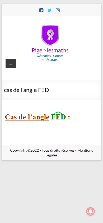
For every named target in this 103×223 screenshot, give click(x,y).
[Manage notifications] (90, 211)
